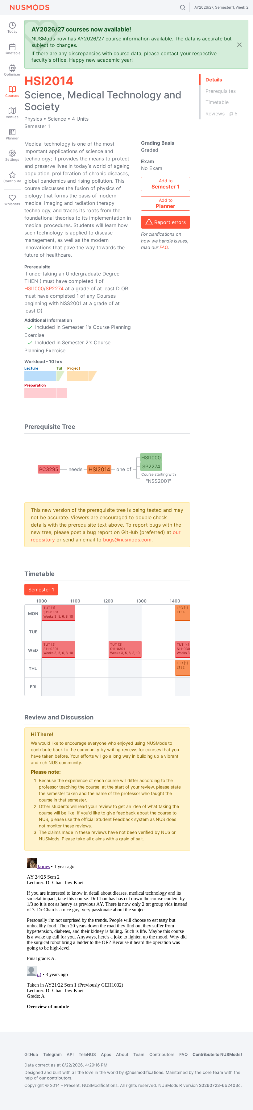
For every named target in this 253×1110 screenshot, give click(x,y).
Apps (106, 1054)
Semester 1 (41, 589)
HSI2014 (99, 469)
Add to (165, 184)
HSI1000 (34, 288)
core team (213, 1072)
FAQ (164, 247)
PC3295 (48, 469)
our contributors (55, 1077)
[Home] (29, 7)
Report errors (170, 222)
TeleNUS (87, 1054)
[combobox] (188, 7)
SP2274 (55, 288)
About (122, 1054)
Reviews (221, 113)
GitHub (31, 1054)
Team (138, 1054)
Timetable (217, 102)
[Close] (239, 44)
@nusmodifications (144, 1072)
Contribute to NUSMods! (217, 1054)
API (70, 1054)
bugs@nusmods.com (127, 539)
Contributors (161, 1054)
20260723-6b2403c (220, 1085)
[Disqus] (107, 933)
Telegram (52, 1054)
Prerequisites (220, 91)
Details (213, 80)
